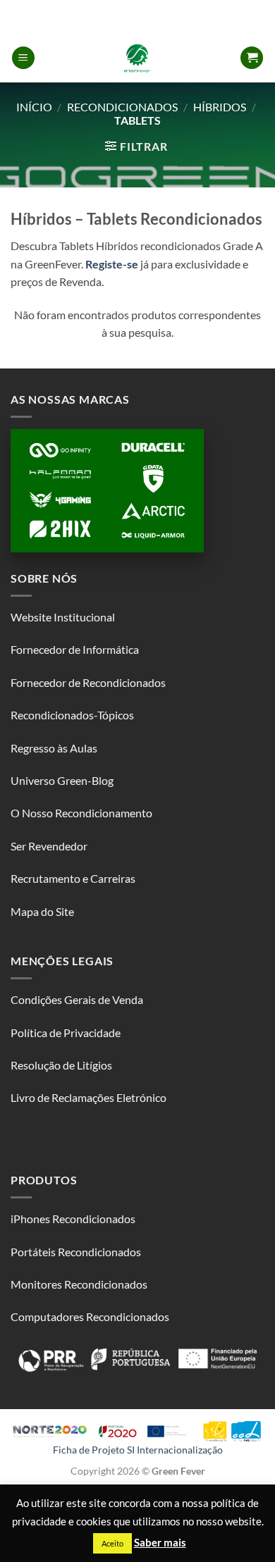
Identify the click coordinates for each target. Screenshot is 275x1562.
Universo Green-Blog (62, 780)
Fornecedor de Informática (75, 649)
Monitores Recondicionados (79, 1284)
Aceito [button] (112, 1543)
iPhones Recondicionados (73, 1218)
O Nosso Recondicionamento (81, 812)
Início (34, 106)
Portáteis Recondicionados (76, 1251)
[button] (23, 58)
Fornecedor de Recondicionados (88, 682)
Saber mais (160, 1542)
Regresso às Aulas (54, 748)
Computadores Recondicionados (90, 1316)
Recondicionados (122, 106)
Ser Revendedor (49, 846)
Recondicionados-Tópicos (72, 714)
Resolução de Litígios (61, 1065)
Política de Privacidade (66, 1032)
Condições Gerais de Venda (77, 999)
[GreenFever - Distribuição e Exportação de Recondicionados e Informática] (137, 57)
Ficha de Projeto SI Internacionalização (138, 1450)
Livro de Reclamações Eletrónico (88, 1097)
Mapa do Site (42, 911)
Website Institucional (63, 617)
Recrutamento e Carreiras (73, 878)
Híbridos (219, 106)
